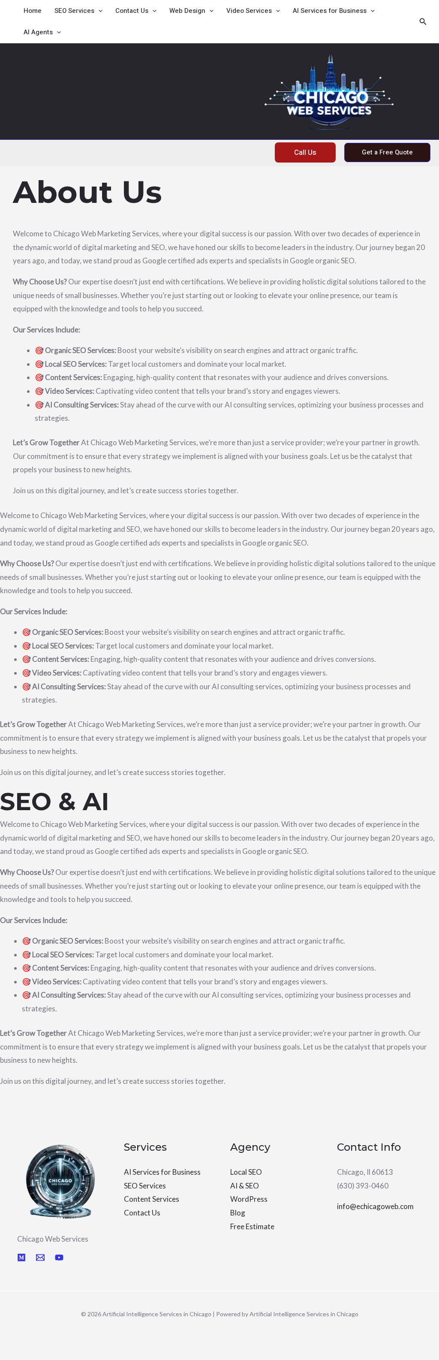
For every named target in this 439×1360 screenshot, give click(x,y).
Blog (237, 1212)
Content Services (151, 1198)
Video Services (249, 10)
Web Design (187, 10)
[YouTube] (59, 1257)
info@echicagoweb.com (375, 1206)
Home (33, 10)
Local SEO (246, 1171)
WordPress (249, 1198)
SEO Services (74, 10)
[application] (98, 10)
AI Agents (38, 32)
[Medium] (21, 1257)
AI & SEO (244, 1185)
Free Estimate (252, 1226)
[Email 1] (40, 1257)
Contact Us (131, 10)
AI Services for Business (330, 10)
